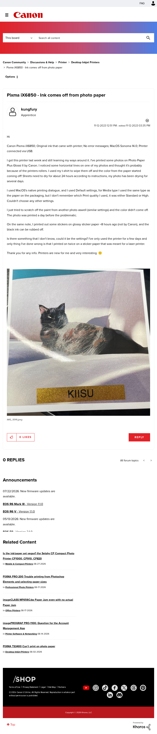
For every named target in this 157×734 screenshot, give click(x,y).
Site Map (52, 687)
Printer (62, 62)
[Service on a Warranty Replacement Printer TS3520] (150, 460)
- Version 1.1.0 (23, 504)
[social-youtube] (86, 688)
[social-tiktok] (105, 688)
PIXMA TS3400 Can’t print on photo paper (29, 646)
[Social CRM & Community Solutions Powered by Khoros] (141, 725)
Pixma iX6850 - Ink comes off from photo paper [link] (34, 68)
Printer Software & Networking (21, 634)
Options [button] (10, 77)
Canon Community (28, 15)
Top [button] (12, 724)
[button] (78, 342)
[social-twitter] (124, 688)
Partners (62, 687)
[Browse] (9, 15)
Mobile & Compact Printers (19, 564)
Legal (43, 687)
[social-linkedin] (110, 695)
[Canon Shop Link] (22, 679)
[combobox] (94, 37)
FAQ (142, 3)
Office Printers (12, 610)
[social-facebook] (115, 688)
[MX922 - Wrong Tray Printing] (144, 460)
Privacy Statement (30, 687)
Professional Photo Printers (19, 587)
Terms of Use (14, 687)
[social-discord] (119, 695)
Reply (139, 437)
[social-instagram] (96, 688)
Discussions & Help (42, 62)
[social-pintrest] (143, 688)
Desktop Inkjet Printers (85, 62)
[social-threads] (134, 688)
